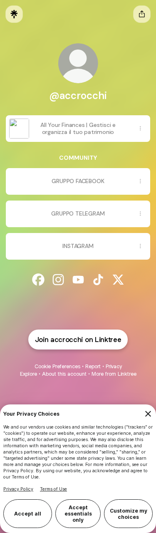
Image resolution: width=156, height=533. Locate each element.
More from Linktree (114, 373)
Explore (28, 373)
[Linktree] (14, 14)
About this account (64, 373)
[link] (38, 280)
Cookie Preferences (57, 366)
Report (93, 366)
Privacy (114, 366)
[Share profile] (142, 14)
